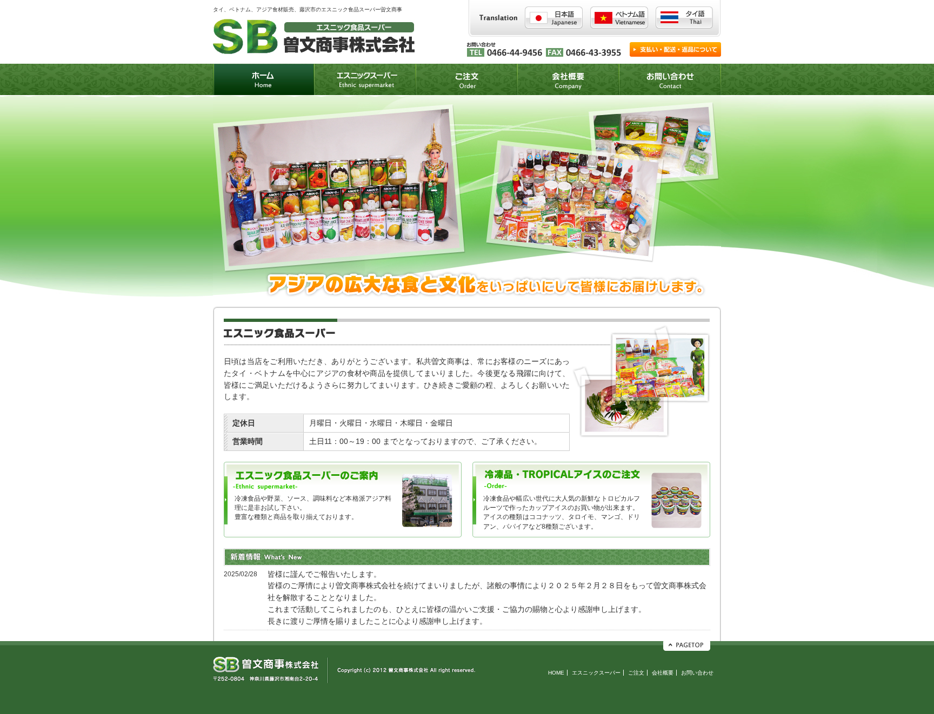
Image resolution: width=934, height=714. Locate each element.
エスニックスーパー (596, 673)
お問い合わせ (697, 673)
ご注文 (636, 673)
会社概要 (662, 673)
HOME (556, 673)
